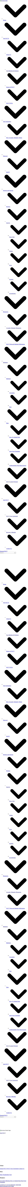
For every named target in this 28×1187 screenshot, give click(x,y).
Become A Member (11, 532)
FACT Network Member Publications (15, 344)
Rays (10, 265)
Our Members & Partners (12, 71)
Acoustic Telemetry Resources (13, 328)
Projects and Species (8, 190)
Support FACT (3, 551)
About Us (8, 54)
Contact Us (9, 548)
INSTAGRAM (3, 1186)
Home (4, 20)
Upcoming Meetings (5, 1180)
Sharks (11, 251)
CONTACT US (4, 1185)
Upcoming (12, 392)
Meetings (8, 378)
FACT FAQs (9, 103)
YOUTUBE (11, 1186)
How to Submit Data (15, 1180)
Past (10, 407)
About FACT (3, 1168)
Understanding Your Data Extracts (17, 465)
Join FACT (6, 500)
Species (8, 223)
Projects (8, 206)
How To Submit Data (14, 437)
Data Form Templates (14, 451)
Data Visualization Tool (6, 1174)
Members (5, 362)
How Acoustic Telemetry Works (14, 137)
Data (7, 423)
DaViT (8, 172)
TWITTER (18, 1185)
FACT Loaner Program (12, 481)
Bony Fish (11, 237)
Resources (5, 311)
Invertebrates (12, 293)
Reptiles (11, 279)
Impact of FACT (10, 87)
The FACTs (6, 38)
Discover (5, 156)
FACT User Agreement (12, 516)
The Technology (7, 121)
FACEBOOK (11, 1185)
